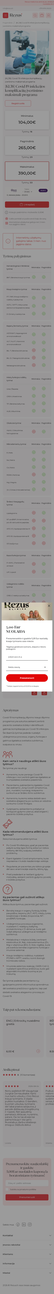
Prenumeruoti (27, 678)
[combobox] (27, 667)
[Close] (49, 605)
